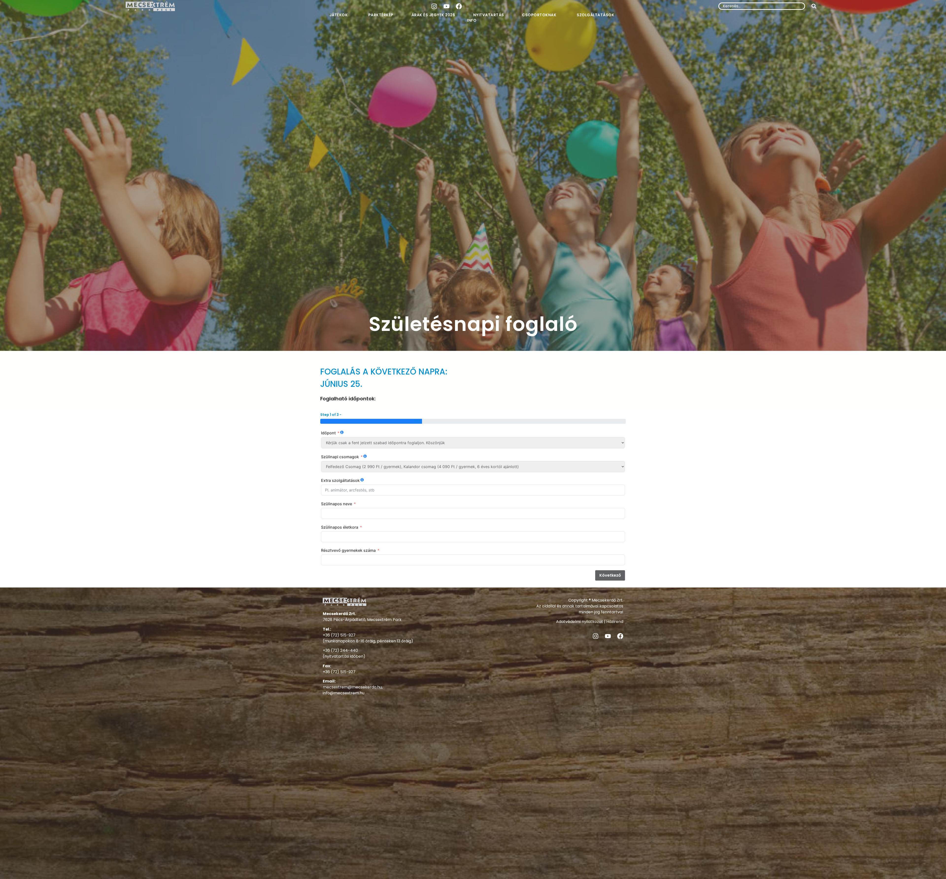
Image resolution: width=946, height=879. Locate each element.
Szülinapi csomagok (340, 456)
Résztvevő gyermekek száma (348, 550)
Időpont (328, 432)
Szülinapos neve (336, 503)
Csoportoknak (539, 14)
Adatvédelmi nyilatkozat (579, 621)
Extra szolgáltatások (340, 480)
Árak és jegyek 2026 (433, 14)
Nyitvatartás (488, 14)
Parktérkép (380, 14)
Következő (610, 575)
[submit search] (814, 6)
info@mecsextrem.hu (343, 693)
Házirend (614, 621)
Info (471, 20)
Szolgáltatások (595, 14)
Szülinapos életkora (339, 527)
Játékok (338, 14)
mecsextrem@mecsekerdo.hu (352, 687)
